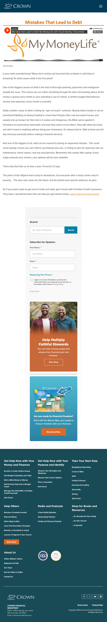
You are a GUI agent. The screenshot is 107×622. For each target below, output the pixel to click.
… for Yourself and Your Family (84, 516)
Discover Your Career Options (50, 477)
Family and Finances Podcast (49, 521)
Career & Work (78, 471)
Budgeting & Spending (81, 467)
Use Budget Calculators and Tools (17, 475)
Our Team (8, 568)
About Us (10, 552)
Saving (75, 494)
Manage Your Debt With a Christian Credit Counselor (18, 492)
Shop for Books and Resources (84, 508)
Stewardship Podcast (46, 517)
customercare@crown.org (21, 615)
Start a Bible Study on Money (16, 480)
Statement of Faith (11, 563)
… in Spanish (77, 525)
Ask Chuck (8, 497)
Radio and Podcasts (50, 506)
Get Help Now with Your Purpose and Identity (53, 463)
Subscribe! (34, 291)
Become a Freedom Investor (15, 512)
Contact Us (8, 576)
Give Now (11, 542)
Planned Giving (10, 517)
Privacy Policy (97, 605)
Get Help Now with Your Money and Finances (19, 463)
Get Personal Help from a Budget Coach (17, 485)
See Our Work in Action (13, 572)
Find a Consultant (45, 482)
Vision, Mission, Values (13, 559)
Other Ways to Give (12, 521)
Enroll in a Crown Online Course (17, 471)
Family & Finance (79, 480)
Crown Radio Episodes (47, 512)
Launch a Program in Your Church (18, 535)
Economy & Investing (80, 485)
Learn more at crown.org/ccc (84, 194)
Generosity (76, 489)
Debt (74, 476)
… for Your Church (79, 521)
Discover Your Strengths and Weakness (49, 472)
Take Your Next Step (85, 461)
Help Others (11, 506)
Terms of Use (82, 605)
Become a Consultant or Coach (16, 530)
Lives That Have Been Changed (17, 526)
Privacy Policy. (58, 284)
